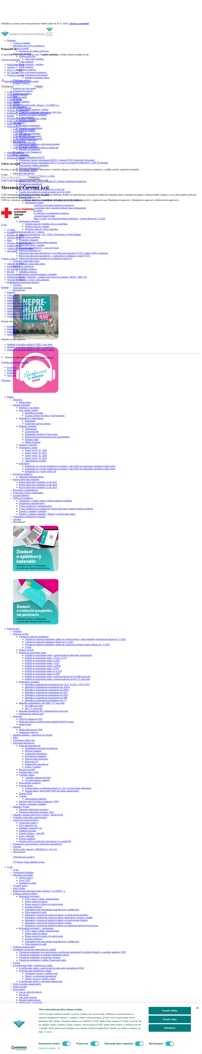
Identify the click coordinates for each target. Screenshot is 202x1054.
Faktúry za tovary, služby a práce (40, 978)
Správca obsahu (14, 311)
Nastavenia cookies (16, 308)
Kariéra (16, 963)
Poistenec (11, 40)
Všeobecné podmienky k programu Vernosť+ (40, 957)
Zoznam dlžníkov (21, 495)
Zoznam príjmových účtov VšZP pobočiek (45, 415)
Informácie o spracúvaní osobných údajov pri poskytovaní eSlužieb (56, 920)
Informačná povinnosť (29, 896)
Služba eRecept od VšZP (30, 729)
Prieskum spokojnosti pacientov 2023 (36, 812)
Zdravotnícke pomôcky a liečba (33, 109)
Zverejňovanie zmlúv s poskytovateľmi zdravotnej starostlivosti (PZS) (51, 968)
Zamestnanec (31, 429)
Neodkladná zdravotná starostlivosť (41, 748)
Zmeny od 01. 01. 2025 (36, 453)
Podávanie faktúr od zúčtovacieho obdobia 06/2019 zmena (46, 721)
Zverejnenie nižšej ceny (24, 740)
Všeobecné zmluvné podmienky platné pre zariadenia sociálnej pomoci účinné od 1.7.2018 (67, 644)
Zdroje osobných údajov (36, 901)
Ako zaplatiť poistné (28, 410)
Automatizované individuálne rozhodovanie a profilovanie (52, 909)
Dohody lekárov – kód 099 (31, 833)
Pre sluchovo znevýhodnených (27, 152)
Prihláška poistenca (28, 269)
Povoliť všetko (169, 1010)
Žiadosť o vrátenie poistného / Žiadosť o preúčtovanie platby (47, 514)
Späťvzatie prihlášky (34, 59)
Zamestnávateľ (32, 431)
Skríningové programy (29, 221)
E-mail (4, 174)
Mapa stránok (47, 357)
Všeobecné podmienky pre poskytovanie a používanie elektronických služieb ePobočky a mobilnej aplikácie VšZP (72, 952)
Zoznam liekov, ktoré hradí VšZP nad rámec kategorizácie (52, 791)
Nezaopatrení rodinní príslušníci (34, 165)
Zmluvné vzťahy (21, 634)
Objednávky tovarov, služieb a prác (41, 973)
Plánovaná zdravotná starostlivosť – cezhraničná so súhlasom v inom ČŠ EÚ (54, 256)
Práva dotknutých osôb (35, 912)
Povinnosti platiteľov (23, 474)
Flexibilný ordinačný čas (30, 828)
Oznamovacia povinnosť (36, 75)
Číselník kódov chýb (28, 772)
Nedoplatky (30, 421)
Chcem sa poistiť (21, 48)
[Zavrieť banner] (197, 1008)
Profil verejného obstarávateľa (27, 984)
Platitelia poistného (28, 426)
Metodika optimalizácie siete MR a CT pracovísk (42, 703)
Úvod (4, 180)
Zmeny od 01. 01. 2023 (36, 458)
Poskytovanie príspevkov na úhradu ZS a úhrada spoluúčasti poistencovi (53, 181)
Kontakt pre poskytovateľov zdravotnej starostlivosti (37, 844)
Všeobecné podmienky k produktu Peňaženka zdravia (44, 955)
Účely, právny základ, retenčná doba (42, 899)
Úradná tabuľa (14, 245)
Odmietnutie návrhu (34, 202)
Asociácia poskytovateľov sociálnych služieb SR (36, 147)
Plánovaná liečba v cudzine (31, 245)
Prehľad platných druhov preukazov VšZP (39, 801)
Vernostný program (16, 279)
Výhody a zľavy (9, 258)
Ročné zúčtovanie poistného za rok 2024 (38, 484)
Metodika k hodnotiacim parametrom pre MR (46, 698)
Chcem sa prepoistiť (79, 23)
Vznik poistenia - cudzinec (31, 64)
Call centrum (13, 295)
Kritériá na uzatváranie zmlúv (32, 652)
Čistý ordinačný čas (28, 825)
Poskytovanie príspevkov (36, 759)
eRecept (17, 727)
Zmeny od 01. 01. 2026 (36, 450)
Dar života (24, 994)
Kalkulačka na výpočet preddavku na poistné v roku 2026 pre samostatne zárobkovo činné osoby (70, 466)
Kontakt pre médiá (27, 883)
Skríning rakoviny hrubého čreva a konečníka (46, 224)
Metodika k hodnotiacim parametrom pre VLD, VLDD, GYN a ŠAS (57, 684)
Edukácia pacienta (27, 830)
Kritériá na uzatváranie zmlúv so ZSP (42, 674)
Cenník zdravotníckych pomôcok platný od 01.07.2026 (45, 192)
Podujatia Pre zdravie (23, 91)
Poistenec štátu (32, 439)
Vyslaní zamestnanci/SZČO (32, 157)
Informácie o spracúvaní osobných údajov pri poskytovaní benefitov (56, 915)
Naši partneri (19, 989)
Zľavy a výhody (14, 70)
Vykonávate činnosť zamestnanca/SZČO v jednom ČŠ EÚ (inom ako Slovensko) (57, 160)
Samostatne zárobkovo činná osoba (41, 434)
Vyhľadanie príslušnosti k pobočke (29, 516)
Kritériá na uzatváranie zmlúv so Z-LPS (43, 671)
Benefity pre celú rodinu (24, 88)
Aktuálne (17, 631)
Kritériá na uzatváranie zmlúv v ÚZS (42, 663)
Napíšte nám (13, 297)
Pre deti (10, 271)
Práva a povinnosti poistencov (33, 72)
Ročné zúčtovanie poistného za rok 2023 (38, 487)
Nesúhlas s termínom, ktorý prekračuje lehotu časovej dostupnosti (55, 208)
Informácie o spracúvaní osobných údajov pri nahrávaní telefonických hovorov (61, 925)
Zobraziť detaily (47, 1048)
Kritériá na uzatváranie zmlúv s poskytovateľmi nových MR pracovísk (58, 676)
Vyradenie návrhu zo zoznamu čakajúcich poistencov (49, 205)
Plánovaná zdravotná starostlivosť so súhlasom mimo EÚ (45, 258)
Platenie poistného (21, 405)
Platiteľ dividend (32, 442)
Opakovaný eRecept (28, 732)
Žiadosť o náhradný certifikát (32, 804)
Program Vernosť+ (21, 83)
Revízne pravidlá (27, 769)
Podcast (10, 282)
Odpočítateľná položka (35, 461)
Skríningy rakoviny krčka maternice (41, 229)
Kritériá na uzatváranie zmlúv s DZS (42, 668)
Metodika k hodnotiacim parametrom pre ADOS (47, 687)
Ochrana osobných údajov (25, 893)
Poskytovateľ (13, 628)
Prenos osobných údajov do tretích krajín (44, 904)
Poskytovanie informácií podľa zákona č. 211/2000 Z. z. (39, 891)
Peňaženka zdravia (16, 64)
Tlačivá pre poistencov (23, 266)
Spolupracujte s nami (17, 303)
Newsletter (12, 251)
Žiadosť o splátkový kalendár (32, 511)
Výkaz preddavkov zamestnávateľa (35, 506)
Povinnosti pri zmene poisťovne (34, 51)
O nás (10, 867)
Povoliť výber (170, 1019)
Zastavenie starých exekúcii (38, 423)
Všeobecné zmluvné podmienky (34, 636)
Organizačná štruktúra (23, 872)
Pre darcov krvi (14, 274)
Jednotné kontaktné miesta (37, 77)
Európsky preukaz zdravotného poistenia (38, 242)
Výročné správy (20, 885)
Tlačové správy (26, 877)
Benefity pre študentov (29, 149)
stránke (48, 1032)
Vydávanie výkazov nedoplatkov (28, 492)
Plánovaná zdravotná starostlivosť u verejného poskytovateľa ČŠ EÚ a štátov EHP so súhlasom (63, 253)
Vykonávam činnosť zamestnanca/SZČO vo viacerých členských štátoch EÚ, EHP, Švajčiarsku (63, 162)
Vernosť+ (11, 67)
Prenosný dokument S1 (30, 168)
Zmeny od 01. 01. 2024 (36, 455)
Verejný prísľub (26, 650)
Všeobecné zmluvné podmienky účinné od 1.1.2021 (49, 642)
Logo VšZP (24, 880)
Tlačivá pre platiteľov (23, 498)
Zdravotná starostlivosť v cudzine (28, 232)
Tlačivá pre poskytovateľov (26, 820)
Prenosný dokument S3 (30, 250)
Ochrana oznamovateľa (24, 947)
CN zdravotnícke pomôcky (37, 780)
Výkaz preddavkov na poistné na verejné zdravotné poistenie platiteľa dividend (56, 508)
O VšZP (11, 230)
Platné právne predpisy (29, 237)
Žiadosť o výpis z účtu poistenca (34, 279)
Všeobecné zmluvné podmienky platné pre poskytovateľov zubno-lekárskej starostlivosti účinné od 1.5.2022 (75, 639)
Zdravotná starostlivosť (24, 173)
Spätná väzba (13, 300)
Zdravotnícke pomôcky (30, 783)
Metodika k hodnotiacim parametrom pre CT (46, 700)
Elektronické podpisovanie (31, 713)
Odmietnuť (169, 1028)
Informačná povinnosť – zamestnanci (36, 928)
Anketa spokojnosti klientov (26, 282)
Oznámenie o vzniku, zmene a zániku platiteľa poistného (45, 500)
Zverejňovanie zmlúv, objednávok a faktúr (32, 965)
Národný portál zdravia (30, 1000)
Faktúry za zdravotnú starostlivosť (41, 976)
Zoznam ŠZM (25, 793)
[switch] (95, 1043)
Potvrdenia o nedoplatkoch (25, 490)
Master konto (25, 402)
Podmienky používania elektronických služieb (34, 949)
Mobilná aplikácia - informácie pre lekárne (32, 735)
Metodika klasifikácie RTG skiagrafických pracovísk (43, 711)
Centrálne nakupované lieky (38, 777)
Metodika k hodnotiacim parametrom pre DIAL (47, 690)
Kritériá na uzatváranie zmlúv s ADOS (43, 666)
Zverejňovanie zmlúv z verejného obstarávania (40, 981)
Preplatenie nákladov (28, 240)
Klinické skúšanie (33, 751)
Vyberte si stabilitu (21, 43)
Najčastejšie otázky (34, 210)
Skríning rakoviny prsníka (37, 226)
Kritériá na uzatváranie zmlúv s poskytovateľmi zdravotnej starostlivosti (58, 655)
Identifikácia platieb (34, 413)
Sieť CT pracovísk (33, 708)
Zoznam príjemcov (33, 907)
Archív (28, 647)
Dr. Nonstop (13, 72)
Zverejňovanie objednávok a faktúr (35, 971)
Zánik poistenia (26, 67)
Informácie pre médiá (23, 875)
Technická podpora (16, 313)
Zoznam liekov (26, 785)
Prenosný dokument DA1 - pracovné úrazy (39, 248)
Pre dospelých (13, 266)
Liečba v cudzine (33, 767)
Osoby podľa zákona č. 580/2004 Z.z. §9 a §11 (35, 849)
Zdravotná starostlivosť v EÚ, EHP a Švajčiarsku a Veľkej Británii (50, 234)
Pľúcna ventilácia (27, 838)
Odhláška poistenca (28, 271)
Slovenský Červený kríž (24, 142)
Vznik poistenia (26, 61)
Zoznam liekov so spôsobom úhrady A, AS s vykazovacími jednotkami (58, 788)
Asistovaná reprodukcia (36, 753)
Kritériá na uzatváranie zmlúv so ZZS (42, 660)
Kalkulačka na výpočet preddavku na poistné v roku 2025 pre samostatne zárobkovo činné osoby (70, 469)
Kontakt (5, 287)
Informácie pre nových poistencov (29, 45)
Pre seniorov (13, 269)
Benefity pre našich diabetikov (33, 115)
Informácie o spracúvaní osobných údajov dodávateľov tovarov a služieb (59, 917)
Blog (9, 240)
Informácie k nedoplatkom (31, 418)
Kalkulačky (24, 463)
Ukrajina (17, 285)
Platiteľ (10, 397)
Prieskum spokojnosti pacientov (34, 809)
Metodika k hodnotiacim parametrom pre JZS (46, 692)
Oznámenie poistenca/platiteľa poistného (38, 274)
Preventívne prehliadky (35, 756)
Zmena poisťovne (27, 56)
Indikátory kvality (21, 807)
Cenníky (23, 796)
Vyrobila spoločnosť (15, 362)
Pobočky (11, 292)
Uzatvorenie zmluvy (28, 822)
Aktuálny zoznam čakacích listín (40, 216)
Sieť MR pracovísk (34, 705)
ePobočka (17, 399)
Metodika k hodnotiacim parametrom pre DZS (46, 695)
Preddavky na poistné (29, 407)
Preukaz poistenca (27, 69)
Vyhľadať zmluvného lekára (26, 261)
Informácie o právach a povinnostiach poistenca (47, 213)
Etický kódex (19, 888)
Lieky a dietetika (26, 836)
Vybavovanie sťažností (17, 305)
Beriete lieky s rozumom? (31, 1002)
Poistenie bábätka (27, 131)
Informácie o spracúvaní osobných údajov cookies (48, 923)
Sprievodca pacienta (22, 287)
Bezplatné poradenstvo (29, 125)
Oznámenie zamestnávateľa (32, 503)
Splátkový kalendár (28, 445)
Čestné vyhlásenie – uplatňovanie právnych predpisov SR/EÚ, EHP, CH (53, 277)
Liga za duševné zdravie (30, 992)
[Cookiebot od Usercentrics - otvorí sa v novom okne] (19, 1048)
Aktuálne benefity (15, 264)
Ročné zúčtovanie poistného (26, 479)
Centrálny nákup (26, 775)
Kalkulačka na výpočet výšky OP (40, 471)
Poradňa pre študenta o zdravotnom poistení (39, 144)
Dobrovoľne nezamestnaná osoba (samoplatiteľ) (47, 437)
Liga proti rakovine (28, 997)
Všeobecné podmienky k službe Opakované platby (42, 960)
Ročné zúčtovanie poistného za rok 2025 (38, 482)
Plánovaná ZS (31, 761)
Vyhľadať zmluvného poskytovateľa (30, 817)
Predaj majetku (20, 986)
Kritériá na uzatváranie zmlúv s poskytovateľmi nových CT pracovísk (57, 679)
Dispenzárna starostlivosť (31, 184)
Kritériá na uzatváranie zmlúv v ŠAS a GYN (46, 658)
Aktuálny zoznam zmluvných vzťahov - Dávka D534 (38, 815)
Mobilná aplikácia (21, 101)
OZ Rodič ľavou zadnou (24, 145)
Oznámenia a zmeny (28, 447)
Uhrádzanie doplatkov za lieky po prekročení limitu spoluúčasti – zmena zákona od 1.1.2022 (62, 218)
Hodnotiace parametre (29, 682)
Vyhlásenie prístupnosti (18, 316)
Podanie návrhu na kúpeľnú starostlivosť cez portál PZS (45, 841)
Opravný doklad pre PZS (30, 719)
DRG (15, 737)
